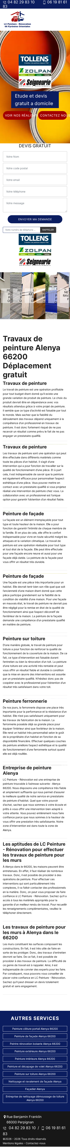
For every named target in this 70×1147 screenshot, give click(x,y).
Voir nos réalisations (18, 115)
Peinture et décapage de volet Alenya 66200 (35, 1066)
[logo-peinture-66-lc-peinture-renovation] (17, 19)
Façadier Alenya (35, 1089)
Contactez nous (53, 115)
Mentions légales (13, 1143)
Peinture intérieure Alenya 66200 (35, 1058)
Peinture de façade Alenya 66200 (35, 1036)
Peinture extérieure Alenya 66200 (35, 1051)
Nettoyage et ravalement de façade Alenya (35, 1081)
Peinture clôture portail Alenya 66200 (35, 1028)
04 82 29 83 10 (21, 1128)
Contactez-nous (35, 1143)
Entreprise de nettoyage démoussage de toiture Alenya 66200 (35, 1098)
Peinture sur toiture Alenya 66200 (35, 1074)
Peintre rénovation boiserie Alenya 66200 (35, 1043)
